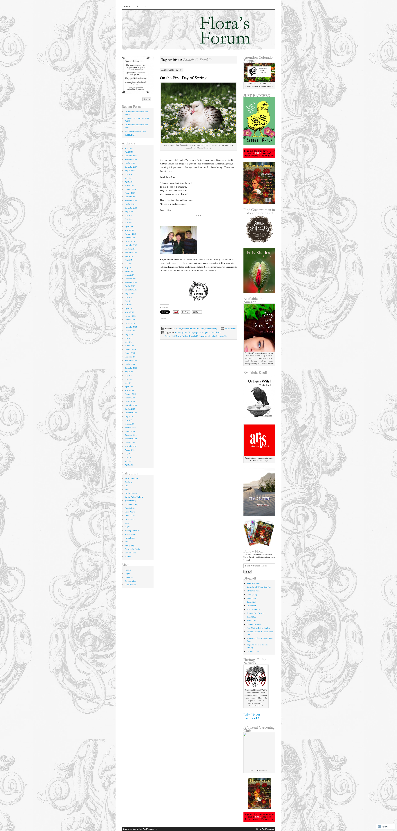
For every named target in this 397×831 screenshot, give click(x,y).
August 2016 (129, 293)
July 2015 (128, 338)
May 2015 (128, 342)
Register (128, 569)
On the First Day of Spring (183, 78)
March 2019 (129, 185)
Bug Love (128, 482)
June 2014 (128, 379)
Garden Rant (251, 602)
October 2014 (130, 364)
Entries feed (129, 577)
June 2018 (128, 219)
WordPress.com (130, 584)
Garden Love (251, 598)
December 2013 (130, 401)
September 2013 (131, 412)
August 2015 (129, 334)
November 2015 (131, 327)
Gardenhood (251, 605)
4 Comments (230, 328)
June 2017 (128, 263)
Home (128, 6)
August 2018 (129, 211)
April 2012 (129, 464)
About (141, 6)
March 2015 (129, 345)
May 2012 (128, 461)
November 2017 (131, 245)
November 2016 (131, 282)
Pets (126, 541)
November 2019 (131, 159)
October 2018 (130, 204)
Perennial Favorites (254, 624)
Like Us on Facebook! (251, 716)
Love (127, 523)
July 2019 (128, 174)
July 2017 (128, 260)
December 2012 (130, 435)
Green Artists (130, 511)
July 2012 (128, 453)
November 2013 (131, 405)
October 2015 (130, 330)
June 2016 (128, 301)
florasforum (127, 829)
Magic (127, 526)
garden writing (130, 500)
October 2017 (130, 248)
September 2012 (131, 446)
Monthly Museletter (132, 530)
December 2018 (130, 196)
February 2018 (130, 234)
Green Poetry (211, 328)
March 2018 (129, 230)
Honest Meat (251, 616)
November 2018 (131, 200)
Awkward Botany (253, 583)
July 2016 (128, 297)
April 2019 (129, 181)
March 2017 (129, 275)
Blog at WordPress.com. (265, 829)
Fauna (178, 328)
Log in (127, 573)
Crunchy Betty (252, 594)
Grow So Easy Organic (255, 613)
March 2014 (129, 390)
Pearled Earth (251, 620)
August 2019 (129, 170)
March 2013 (129, 423)
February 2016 (130, 315)
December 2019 (130, 155)
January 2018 (130, 237)
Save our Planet (130, 552)
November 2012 (131, 438)
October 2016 (130, 286)
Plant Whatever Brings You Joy (258, 628)
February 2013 (130, 427)
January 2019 (130, 193)
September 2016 (131, 289)
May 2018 (128, 222)
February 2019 (130, 189)
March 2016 (129, 312)
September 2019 (131, 167)
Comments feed (130, 581)
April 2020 (129, 152)
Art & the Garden (131, 478)
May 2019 (128, 178)
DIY (126, 485)
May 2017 (128, 267)
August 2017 (129, 256)
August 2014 (129, 371)
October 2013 (130, 409)
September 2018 (131, 208)
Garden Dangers (131, 493)
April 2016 (129, 308)
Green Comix (130, 515)
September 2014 (131, 368)
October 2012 (130, 442)
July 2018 (128, 215)
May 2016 (128, 304)
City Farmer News (253, 590)
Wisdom (128, 556)
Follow (247, 572)
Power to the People (132, 549)
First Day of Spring (179, 336)
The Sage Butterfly (253, 651)
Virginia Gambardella (217, 336)
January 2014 (130, 397)
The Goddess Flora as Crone (135, 131)
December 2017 (130, 241)
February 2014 (130, 394)
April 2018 (129, 226)
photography (129, 545)
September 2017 (131, 252)
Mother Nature (130, 534)
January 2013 (130, 431)
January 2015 (130, 353)
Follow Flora (253, 551)
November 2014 (131, 360)
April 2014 (129, 386)
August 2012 (129, 450)
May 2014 (128, 383)
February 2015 (130, 349)
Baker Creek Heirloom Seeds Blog (259, 587)
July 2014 (128, 375)
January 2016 (130, 319)
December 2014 (130, 356)
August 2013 (129, 416)
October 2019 (130, 163)
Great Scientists (130, 508)
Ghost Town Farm (253, 609)
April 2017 (129, 271)
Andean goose (180, 332)
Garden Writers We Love (193, 328)
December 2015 (130, 323)
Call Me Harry (130, 135)
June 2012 (128, 457)
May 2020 (128, 148)
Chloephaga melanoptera (199, 332)
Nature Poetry (130, 538)
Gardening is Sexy (131, 504)
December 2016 (130, 278)
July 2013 (128, 420)
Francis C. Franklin (197, 336)
